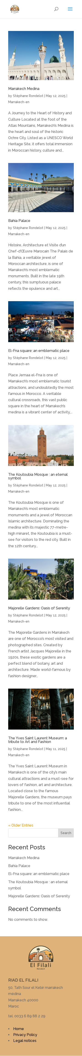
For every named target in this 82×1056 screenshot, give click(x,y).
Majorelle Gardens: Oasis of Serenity (39, 608)
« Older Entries (20, 825)
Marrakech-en (18, 102)
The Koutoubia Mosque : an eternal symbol (38, 476)
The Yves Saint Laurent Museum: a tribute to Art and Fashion (37, 740)
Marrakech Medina (23, 89)
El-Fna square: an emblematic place (38, 351)
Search (66, 833)
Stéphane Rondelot (28, 96)
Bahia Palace (19, 221)
